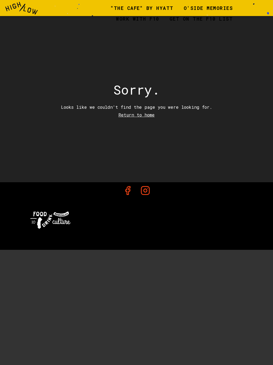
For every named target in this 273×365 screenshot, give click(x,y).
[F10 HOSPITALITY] (50, 219)
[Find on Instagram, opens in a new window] (145, 192)
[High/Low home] (28, 8)
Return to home (136, 115)
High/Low (137, 219)
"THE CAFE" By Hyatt (142, 8)
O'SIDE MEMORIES (208, 8)
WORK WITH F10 (137, 18)
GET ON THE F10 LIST (201, 18)
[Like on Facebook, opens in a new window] (128, 192)
